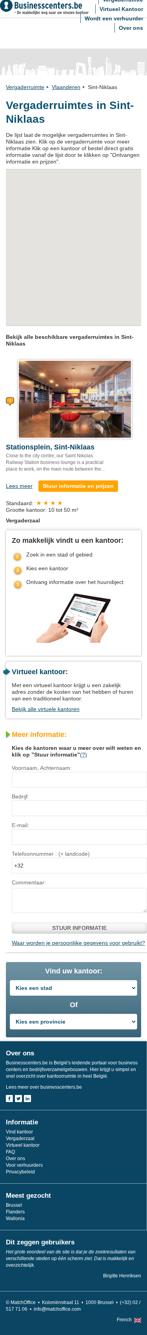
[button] (97, 299)
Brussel (14, 1205)
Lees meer (19, 486)
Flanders (15, 1212)
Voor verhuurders (24, 1165)
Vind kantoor (19, 1132)
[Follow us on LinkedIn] (27, 1098)
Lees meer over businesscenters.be (44, 1087)
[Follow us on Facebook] (9, 1098)
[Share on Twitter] (18, 1098)
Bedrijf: (20, 796)
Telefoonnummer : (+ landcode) (51, 854)
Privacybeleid (20, 1172)
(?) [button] (83, 754)
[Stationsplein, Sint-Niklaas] (75, 399)
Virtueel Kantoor (121, 9)
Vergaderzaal (20, 1138)
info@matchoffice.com (57, 1309)
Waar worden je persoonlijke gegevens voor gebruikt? (78, 943)
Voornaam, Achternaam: (42, 768)
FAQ (10, 1152)
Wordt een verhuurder (114, 18)
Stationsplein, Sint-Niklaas (50, 447)
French (124, 1319)
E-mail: (20, 825)
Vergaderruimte (25, 87)
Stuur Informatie (79, 928)
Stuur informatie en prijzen (78, 486)
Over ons (131, 28)
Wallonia (15, 1218)
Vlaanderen (66, 87)
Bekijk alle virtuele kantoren (46, 709)
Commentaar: (29, 882)
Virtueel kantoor (23, 1145)
